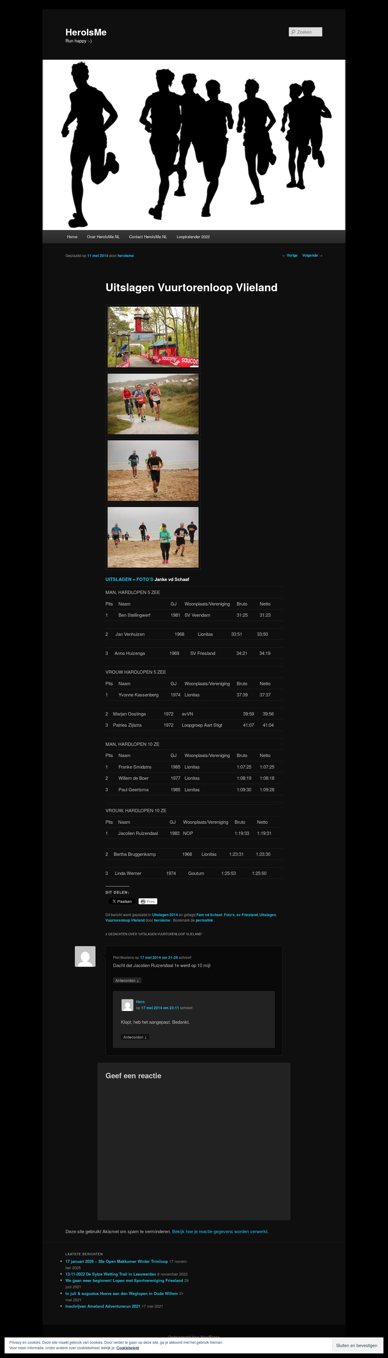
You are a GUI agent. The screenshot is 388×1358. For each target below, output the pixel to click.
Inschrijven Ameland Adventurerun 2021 (102, 1306)
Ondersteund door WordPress (194, 1337)
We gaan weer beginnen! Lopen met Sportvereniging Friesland (124, 1280)
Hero (140, 1001)
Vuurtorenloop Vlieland (125, 920)
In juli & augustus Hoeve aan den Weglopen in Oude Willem (121, 1293)
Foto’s (229, 914)
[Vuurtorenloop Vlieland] (153, 367)
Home (72, 236)
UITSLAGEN (118, 579)
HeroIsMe (86, 31)
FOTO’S (145, 579)
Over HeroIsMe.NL (103, 236)
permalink (205, 920)
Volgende (312, 255)
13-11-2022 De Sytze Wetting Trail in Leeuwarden (110, 1274)
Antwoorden (127, 980)
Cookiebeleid (127, 1347)
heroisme (126, 255)
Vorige (290, 255)
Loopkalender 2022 (193, 236)
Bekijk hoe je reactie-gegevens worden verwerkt (219, 1231)
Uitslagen (267, 914)
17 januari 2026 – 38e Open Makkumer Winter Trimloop (116, 1261)
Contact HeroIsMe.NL (148, 236)
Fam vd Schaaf (209, 914)
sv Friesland (247, 914)
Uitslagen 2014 (165, 914)
